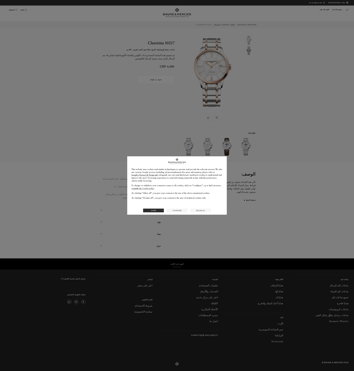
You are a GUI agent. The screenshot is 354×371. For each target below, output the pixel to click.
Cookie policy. (142, 188)
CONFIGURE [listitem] (177, 210)
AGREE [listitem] (153, 210)
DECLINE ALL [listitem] (200, 210)
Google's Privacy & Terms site (144, 175)
